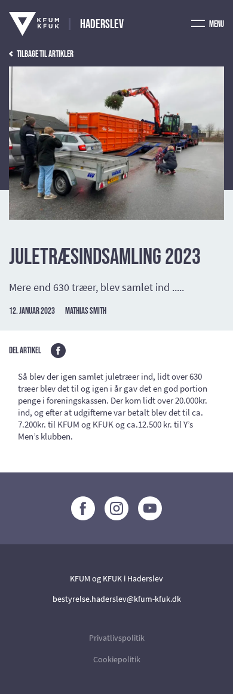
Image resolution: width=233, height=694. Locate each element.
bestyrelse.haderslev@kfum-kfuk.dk (117, 598)
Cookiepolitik (116, 659)
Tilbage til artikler (44, 54)
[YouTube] (150, 508)
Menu (216, 24)
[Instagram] (116, 508)
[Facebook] (83, 508)
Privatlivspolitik (117, 637)
